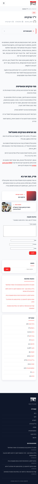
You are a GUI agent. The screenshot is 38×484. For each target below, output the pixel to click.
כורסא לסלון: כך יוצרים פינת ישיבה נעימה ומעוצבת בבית (20, 295)
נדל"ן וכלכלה (30, 360)
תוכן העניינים (27, 31)
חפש (7, 269)
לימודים (32, 356)
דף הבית (34, 9)
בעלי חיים (31, 336)
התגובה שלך (32, 224)
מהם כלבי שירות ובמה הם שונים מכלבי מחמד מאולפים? (20, 285)
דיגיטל (32, 340)
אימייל (34, 244)
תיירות (32, 376)
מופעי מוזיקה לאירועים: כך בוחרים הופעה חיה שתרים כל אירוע (20, 466)
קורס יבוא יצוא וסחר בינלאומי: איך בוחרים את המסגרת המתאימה (20, 472)
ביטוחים (32, 328)
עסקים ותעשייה (30, 368)
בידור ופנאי (31, 324)
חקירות (32, 352)
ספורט (32, 364)
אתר (35, 248)
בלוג (30, 9)
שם (35, 240)
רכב (33, 372)
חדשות (32, 344)
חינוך (33, 348)
